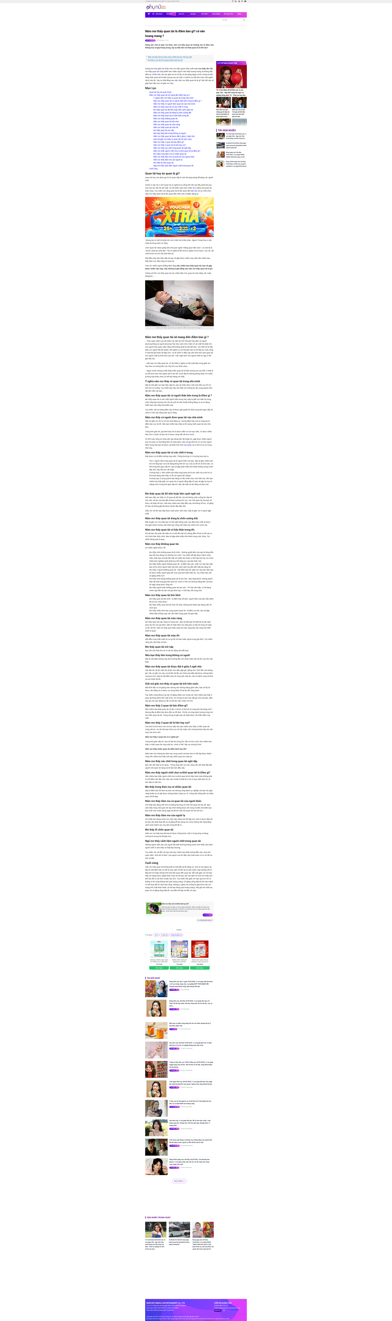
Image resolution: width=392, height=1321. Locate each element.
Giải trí (181, 14)
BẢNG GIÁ (218, 1310)
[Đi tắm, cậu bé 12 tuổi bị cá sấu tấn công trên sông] (239, 124)
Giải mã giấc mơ (150, 40)
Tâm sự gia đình (174, 1107)
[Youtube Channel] (239, 1)
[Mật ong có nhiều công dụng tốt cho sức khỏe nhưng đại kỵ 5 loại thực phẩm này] (156, 1030)
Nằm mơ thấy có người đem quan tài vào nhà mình (174, 104)
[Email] (245, 1)
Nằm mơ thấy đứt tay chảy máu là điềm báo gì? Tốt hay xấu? (170, 57)
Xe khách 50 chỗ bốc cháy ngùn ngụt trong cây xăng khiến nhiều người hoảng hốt (179, 1242)
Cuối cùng (153, 169)
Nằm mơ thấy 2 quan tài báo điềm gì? (168, 142)
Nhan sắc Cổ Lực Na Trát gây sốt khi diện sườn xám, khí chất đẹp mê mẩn (238, 113)
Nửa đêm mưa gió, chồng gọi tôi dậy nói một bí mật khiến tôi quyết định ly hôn (223, 113)
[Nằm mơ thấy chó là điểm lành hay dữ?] (153, 909)
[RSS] (243, 1)
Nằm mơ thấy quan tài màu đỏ (165, 127)
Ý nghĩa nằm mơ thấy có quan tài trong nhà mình (173, 98)
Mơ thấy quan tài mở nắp (163, 130)
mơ (163, 69)
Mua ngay (159, 968)
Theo (204, 920)
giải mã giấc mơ (177, 935)
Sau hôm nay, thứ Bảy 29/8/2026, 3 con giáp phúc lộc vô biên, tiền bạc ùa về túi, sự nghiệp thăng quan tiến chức (190, 1044)
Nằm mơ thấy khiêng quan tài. (165, 119)
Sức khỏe (204, 14)
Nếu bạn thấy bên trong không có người (169, 133)
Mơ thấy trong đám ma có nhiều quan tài (169, 154)
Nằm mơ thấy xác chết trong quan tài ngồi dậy (172, 148)
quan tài (155, 71)
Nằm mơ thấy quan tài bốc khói (166, 122)
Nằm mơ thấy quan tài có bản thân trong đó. (171, 116)
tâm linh (194, 191)
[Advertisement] (179, 1199)
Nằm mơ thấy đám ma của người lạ (167, 160)
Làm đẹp (193, 14)
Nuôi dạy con (228, 14)
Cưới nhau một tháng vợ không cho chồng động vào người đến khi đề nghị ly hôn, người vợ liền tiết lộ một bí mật (190, 1141)
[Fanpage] (233, 1)
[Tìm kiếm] (244, 20)
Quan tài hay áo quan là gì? (160, 92)
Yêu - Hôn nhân (157, 14)
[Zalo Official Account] (236, 1)
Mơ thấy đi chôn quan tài (163, 163)
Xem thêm (208, 915)
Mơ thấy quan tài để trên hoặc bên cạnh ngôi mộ (173, 110)
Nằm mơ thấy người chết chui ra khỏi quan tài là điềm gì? (176, 151)
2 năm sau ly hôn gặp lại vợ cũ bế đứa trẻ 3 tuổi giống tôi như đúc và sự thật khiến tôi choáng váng (190, 1102)
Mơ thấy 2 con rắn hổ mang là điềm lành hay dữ (165, 60)
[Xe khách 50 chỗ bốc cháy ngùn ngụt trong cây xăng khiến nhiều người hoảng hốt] (179, 1230)
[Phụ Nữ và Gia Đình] (156, 7)
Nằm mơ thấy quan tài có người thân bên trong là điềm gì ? (177, 101)
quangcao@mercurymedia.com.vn (229, 1308)
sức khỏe (188, 445)
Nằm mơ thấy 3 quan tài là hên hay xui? (169, 145)
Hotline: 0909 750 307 (173, 1)
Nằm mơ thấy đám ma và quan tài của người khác (173, 157)
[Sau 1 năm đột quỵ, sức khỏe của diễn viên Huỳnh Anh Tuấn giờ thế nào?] (223, 124)
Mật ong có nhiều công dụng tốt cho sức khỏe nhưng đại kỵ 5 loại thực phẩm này (190, 1024)
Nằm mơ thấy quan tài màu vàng (166, 124)
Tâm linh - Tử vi (174, 989)
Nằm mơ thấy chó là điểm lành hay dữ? (175, 904)
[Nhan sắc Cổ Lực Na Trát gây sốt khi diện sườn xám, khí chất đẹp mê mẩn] (239, 102)
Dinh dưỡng (216, 14)
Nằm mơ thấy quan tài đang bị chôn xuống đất (172, 113)
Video (239, 14)
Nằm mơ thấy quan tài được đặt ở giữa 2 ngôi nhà (173, 136)
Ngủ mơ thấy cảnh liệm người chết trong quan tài (173, 166)
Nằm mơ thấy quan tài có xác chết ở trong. (170, 107)
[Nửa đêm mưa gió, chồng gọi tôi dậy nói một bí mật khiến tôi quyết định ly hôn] (223, 102)
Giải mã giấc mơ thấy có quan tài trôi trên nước (172, 139)
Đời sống (169, 14)
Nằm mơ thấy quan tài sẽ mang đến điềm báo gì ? (169, 95)
